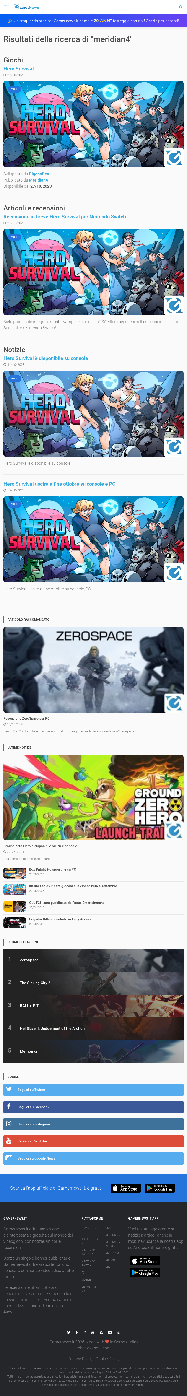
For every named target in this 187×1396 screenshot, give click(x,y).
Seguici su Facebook (33, 1107)
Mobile (86, 1279)
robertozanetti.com (93, 1348)
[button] (126, 1188)
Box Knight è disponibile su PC (52, 869)
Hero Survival (18, 69)
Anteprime (112, 1253)
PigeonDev (39, 173)
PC (83, 1272)
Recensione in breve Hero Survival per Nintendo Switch (64, 217)
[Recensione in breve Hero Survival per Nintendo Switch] (93, 272)
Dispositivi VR (88, 1288)
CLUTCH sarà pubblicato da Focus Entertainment (66, 903)
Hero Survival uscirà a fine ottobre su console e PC (59, 484)
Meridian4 (38, 180)
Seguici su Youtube (32, 1141)
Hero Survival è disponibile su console (45, 358)
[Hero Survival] (93, 124)
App (107, 1267)
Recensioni (113, 1235)
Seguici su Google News (36, 1158)
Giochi (109, 1228)
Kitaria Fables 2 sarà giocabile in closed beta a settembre (73, 886)
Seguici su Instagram (34, 1124)
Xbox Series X (89, 1241)
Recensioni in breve (113, 1244)
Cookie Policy (107, 1358)
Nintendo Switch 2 (88, 1252)
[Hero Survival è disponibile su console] (93, 414)
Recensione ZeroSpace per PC (26, 718)
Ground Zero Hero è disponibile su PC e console (40, 846)
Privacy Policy (80, 1358)
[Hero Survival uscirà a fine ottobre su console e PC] (93, 539)
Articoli (111, 1260)
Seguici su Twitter (31, 1090)
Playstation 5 (90, 1230)
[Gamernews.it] (26, 7)
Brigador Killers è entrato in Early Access (60, 919)
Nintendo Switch (88, 1263)
